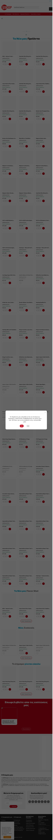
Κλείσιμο (45, 412)
